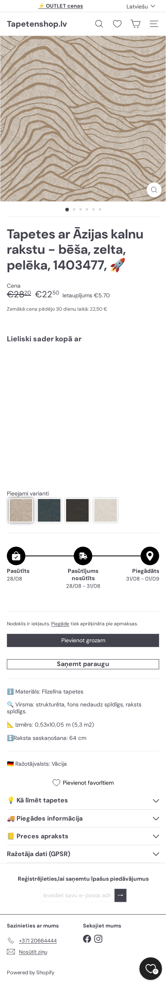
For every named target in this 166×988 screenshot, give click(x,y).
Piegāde (60, 623)
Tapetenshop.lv (37, 24)
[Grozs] (135, 24)
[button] (21, 510)
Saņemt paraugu (83, 664)
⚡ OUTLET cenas (60, 5)
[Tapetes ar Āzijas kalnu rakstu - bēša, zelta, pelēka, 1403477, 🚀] (83, 373)
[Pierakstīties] (120, 895)
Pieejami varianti (28, 493)
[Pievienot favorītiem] (148, 366)
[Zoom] (154, 189)
